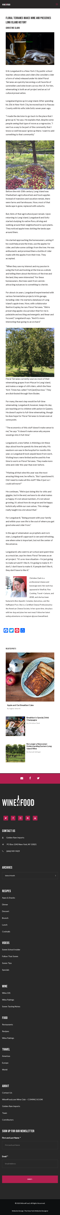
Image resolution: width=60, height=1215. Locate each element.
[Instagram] (20, 818)
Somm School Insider (11, 949)
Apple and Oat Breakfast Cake (20, 705)
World (4, 1069)
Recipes (5, 1031)
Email (5, 1156)
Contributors (8, 1120)
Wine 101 (6, 993)
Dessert (5, 911)
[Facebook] (13, 818)
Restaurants (7, 1024)
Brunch (5, 918)
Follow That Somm (10, 956)
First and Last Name (11, 1138)
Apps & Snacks (8, 897)
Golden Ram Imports (11, 1106)
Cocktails (6, 931)
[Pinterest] (28, 818)
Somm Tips (7, 963)
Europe (5, 1063)
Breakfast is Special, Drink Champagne (38, 718)
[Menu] (56, 4)
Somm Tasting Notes (11, 1006)
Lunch (4, 925)
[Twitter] (5, 818)
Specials (5, 970)
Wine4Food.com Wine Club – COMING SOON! (22, 1099)
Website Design (18, 1211)
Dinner (5, 904)
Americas (6, 1056)
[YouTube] (35, 818)
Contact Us (7, 1092)
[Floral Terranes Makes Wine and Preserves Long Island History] (21, 778)
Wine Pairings (8, 999)
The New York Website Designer (36, 1211)
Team (4, 1113)
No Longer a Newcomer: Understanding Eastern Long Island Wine (39, 746)
